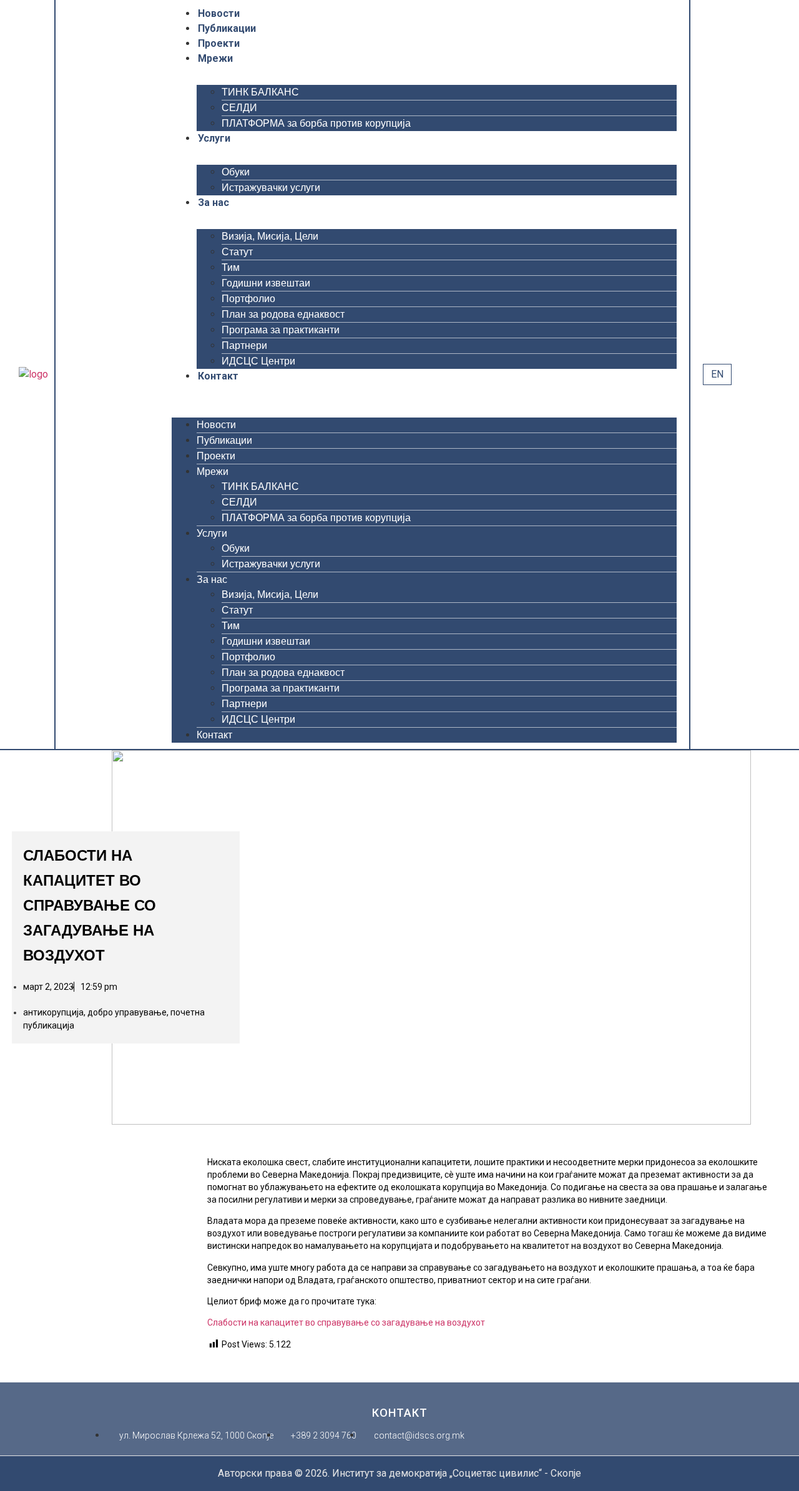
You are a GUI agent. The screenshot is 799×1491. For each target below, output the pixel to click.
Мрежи (215, 58)
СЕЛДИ (239, 107)
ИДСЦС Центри (258, 361)
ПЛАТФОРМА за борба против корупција (316, 123)
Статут (237, 252)
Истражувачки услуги (271, 187)
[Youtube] (105, 374)
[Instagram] (122, 374)
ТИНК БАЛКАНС (260, 92)
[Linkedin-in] (138, 374)
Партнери (244, 345)
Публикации (227, 28)
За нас (213, 202)
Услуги (214, 138)
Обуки (236, 172)
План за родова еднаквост (283, 314)
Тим (231, 267)
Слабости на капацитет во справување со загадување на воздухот (346, 1322)
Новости (219, 13)
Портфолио (248, 298)
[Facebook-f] (73, 374)
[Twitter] (89, 374)
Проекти (219, 43)
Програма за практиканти (281, 330)
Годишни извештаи (266, 283)
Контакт (218, 376)
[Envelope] (154, 374)
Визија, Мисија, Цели (270, 236)
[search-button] (744, 374)
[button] (424, 391)
